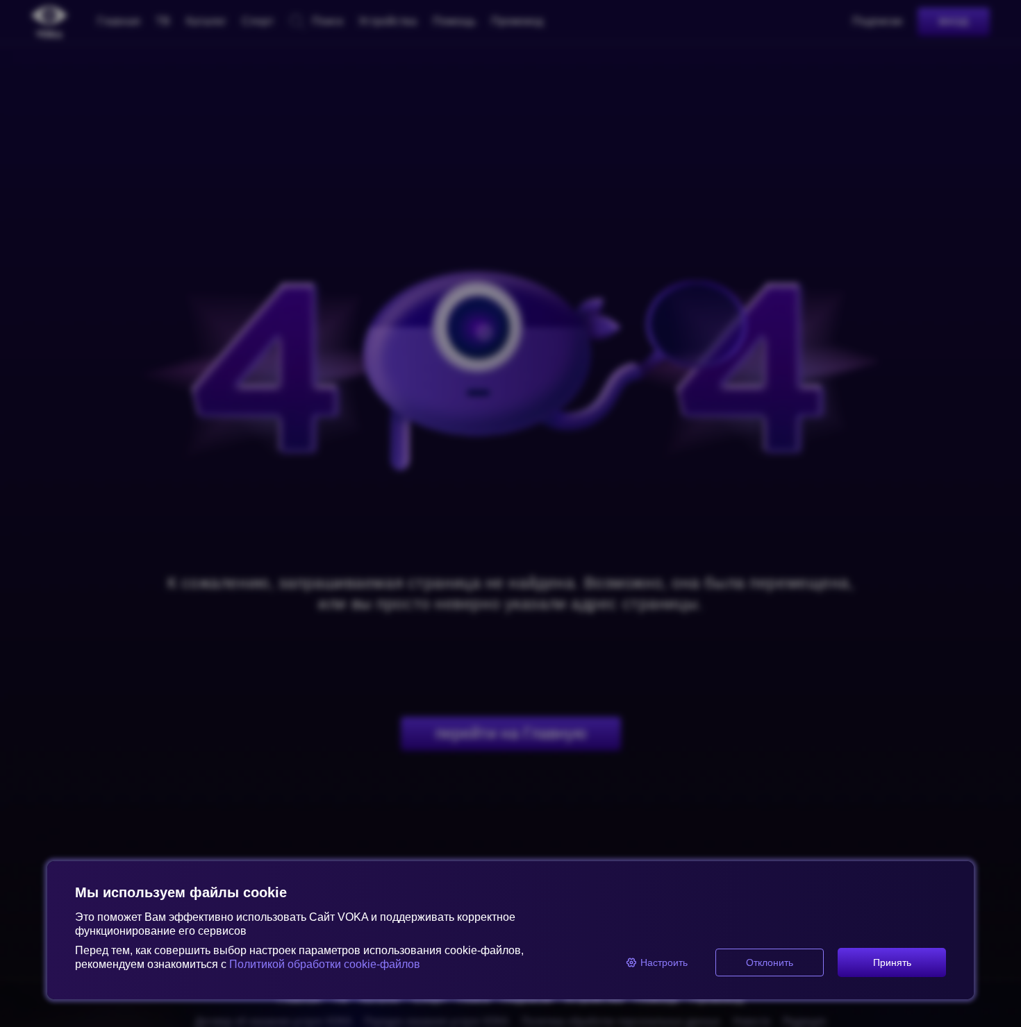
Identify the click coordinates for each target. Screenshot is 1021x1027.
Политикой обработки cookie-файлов (324, 964)
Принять (892, 962)
